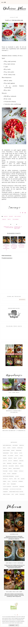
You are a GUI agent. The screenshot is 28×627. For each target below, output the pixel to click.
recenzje (5, 478)
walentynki (15, 486)
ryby (15, 478)
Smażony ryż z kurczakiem (8, 227)
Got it (17, 625)
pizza (4, 473)
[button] (6, 2)
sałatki (23, 478)
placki (8, 473)
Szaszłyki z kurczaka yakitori (18, 227)
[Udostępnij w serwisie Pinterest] (25, 213)
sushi (9, 481)
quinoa (17, 476)
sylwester (14, 481)
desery (11, 216)
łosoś (16, 494)
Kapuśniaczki (14, 534)
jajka (21, 455)
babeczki (21, 445)
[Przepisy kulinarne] (14, 610)
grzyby (4, 455)
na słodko (18, 216)
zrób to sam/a (6, 494)
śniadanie (22, 494)
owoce (4, 219)
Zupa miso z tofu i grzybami (14, 562)
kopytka (5, 460)
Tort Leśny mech (14, 392)
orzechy (5, 468)
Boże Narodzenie (7, 445)
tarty (9, 219)
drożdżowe (18, 450)
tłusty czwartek (7, 486)
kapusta (10, 458)
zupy (13, 494)
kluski (20, 458)
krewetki (16, 460)
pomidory (14, 473)
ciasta (5, 216)
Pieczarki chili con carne (14, 591)
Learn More (11, 625)
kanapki (5, 458)
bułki (4, 447)
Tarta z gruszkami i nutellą (21, 246)
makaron (9, 463)
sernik (4, 481)
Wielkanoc (15, 445)
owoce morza (16, 468)
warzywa (22, 486)
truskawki (16, 219)
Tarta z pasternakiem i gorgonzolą (6, 247)
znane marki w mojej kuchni (16, 491)
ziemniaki (5, 491)
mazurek (15, 463)
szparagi (21, 481)
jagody (16, 455)
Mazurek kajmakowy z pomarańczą (14, 430)
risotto (11, 478)
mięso (20, 463)
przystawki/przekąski (8, 476)
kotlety (10, 460)
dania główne (6, 450)
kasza (15, 458)
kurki (4, 463)
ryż (18, 478)
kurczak (21, 460)
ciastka (14, 447)
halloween (10, 455)
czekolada (19, 447)
